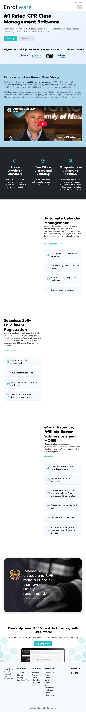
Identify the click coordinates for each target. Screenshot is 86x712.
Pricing (20, 678)
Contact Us (49, 673)
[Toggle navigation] (79, 7)
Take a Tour (26, 38)
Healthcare (36, 673)
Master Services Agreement (49, 682)
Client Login (77, 2)
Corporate (36, 683)
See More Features (51, 244)
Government (37, 675)
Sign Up (11, 38)
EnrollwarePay (23, 680)
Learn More (49, 457)
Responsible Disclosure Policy (50, 690)
